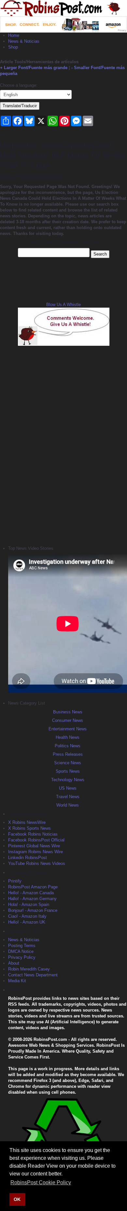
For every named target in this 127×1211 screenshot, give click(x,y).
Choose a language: (18, 85)
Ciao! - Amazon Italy (27, 916)
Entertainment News (68, 728)
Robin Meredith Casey (29, 969)
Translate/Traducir (20, 105)
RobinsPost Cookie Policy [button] (40, 1182)
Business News (67, 711)
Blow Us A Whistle (63, 304)
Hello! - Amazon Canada (31, 892)
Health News (67, 737)
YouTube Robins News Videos (36, 863)
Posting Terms (21, 945)
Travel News (67, 796)
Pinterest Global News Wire (34, 845)
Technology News (67, 779)
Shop (13, 47)
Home (13, 35)
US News (68, 788)
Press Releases (68, 754)
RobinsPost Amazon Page (33, 886)
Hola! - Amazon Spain (28, 904)
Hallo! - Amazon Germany (32, 898)
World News (67, 805)
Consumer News (67, 720)
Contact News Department (33, 974)
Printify (14, 881)
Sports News (68, 771)
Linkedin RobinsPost (27, 857)
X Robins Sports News (29, 828)
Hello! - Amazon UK (26, 922)
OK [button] (17, 1199)
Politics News (67, 745)
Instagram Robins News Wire (35, 851)
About (13, 963)
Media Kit (17, 980)
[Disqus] (63, 444)
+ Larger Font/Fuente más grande (33, 67)
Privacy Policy (21, 957)
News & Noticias (23, 41)
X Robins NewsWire (27, 822)
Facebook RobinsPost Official (36, 840)
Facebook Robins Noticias (33, 834)
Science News (67, 762)
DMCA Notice (21, 951)
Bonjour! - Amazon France (32, 910)
